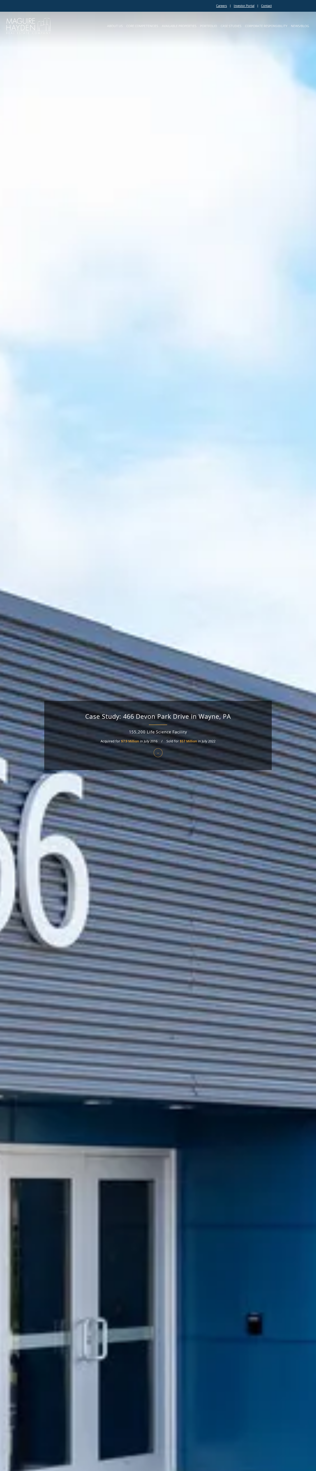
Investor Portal (244, 6)
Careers (221, 6)
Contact (266, 6)
